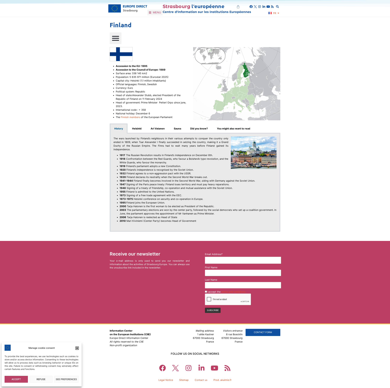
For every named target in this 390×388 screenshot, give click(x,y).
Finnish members (130, 117)
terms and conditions (233, 291)
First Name (211, 267)
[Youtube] (268, 7)
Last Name (211, 279)
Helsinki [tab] (137, 128)
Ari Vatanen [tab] (158, 128)
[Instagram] (259, 7)
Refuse (41, 379)
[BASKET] (238, 6)
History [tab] (118, 128)
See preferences (66, 379)
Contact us (201, 379)
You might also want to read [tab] (233, 128)
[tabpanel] (195, 183)
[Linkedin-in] (264, 7)
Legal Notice (165, 379)
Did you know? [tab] (199, 128)
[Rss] (272, 7)
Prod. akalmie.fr (222, 379)
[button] (77, 348)
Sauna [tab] (177, 128)
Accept (16, 379)
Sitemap (184, 379)
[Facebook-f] (251, 7)
